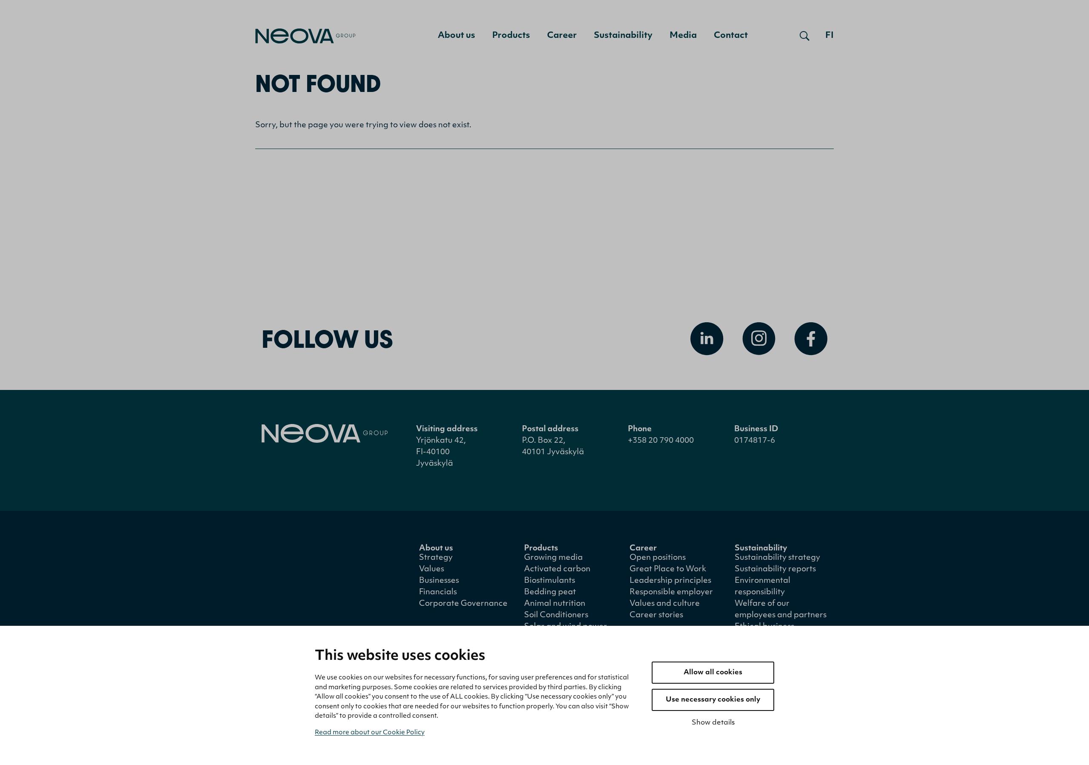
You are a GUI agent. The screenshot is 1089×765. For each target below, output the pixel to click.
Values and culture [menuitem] (665, 604)
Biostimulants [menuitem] (549, 581)
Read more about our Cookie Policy (370, 733)
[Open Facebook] (810, 338)
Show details (713, 722)
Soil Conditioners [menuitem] (556, 615)
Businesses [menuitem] (439, 581)
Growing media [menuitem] (553, 558)
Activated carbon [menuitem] (557, 569)
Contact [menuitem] (731, 36)
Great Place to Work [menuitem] (668, 569)
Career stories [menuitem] (656, 615)
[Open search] (804, 35)
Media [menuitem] (683, 36)
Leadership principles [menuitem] (670, 581)
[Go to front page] (305, 36)
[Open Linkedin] (707, 338)
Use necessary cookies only (713, 699)
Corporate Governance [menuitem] (463, 604)
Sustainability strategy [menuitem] (777, 558)
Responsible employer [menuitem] (671, 592)
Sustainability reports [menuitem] (775, 569)
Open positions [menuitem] (658, 558)
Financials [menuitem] (438, 592)
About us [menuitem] (456, 36)
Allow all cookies (713, 672)
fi (829, 36)
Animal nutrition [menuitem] (554, 604)
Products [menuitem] (511, 36)
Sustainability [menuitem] (623, 36)
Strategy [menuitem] (436, 558)
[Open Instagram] (758, 338)
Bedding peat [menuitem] (550, 592)
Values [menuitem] (431, 569)
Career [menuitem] (562, 36)
